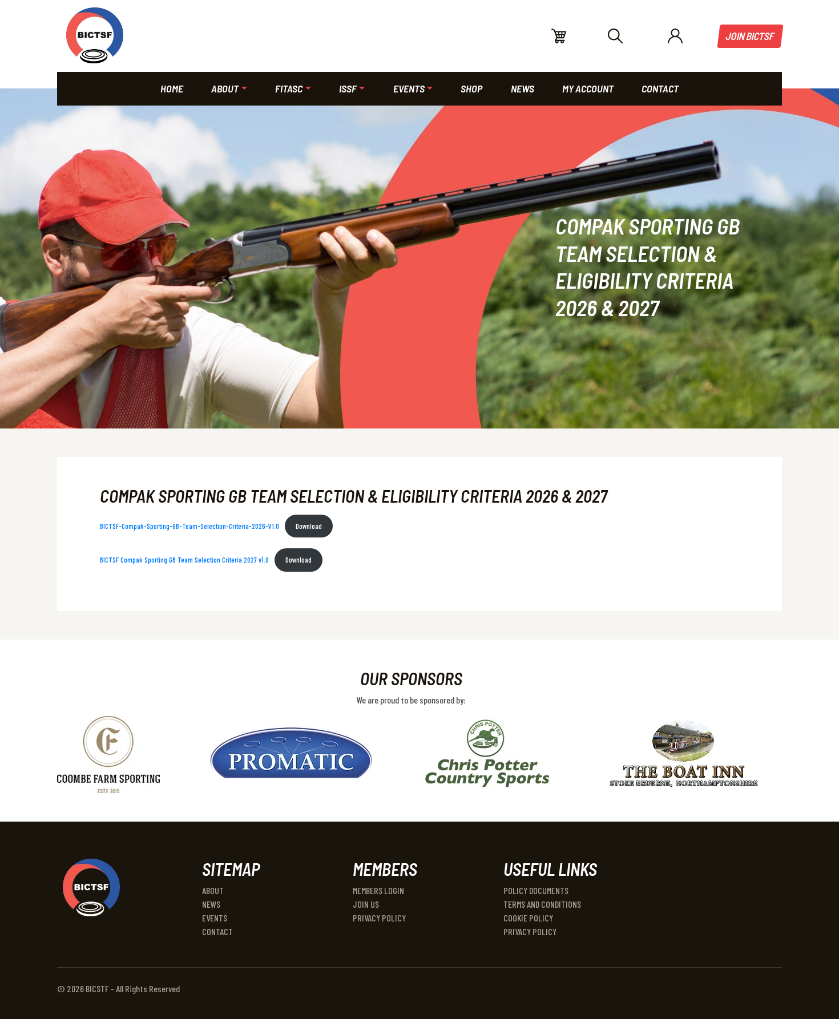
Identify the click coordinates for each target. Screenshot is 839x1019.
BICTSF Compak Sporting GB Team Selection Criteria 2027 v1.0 (184, 559)
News (211, 904)
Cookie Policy (528, 917)
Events (214, 917)
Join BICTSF (750, 36)
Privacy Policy (379, 917)
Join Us (366, 904)
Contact (217, 931)
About (213, 890)
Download (309, 526)
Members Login (378, 890)
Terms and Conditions (542, 904)
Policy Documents (535, 890)
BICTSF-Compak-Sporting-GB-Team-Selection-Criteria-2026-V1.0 (189, 526)
